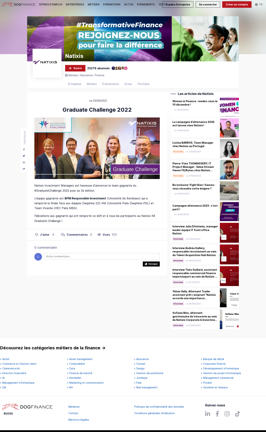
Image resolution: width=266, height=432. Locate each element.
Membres (74, 406)
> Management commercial (217, 377)
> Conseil (139, 363)
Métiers (92, 84)
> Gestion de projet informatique (221, 373)
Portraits (143, 84)
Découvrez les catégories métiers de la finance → (53, 347)
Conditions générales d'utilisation (154, 413)
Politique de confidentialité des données (159, 406)
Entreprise (74, 84)
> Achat (4, 359)
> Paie (138, 382)
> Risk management (145, 387)
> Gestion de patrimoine (148, 373)
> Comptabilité (76, 363)
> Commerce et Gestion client (18, 363)
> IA (2, 377)
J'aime (44, 234)
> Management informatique (17, 382)
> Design (139, 368)
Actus (128, 84)
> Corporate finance (213, 363)
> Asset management (80, 359)
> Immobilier (74, 377)
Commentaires (77, 234)
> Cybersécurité (10, 368)
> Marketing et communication (85, 382)
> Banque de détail (212, 359)
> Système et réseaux (214, 387)
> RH (70, 387)
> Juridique (140, 377)
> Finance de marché (79, 373)
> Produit (206, 382)
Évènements (110, 84)
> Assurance (141, 359)
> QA (3, 387)
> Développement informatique (220, 368)
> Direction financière (13, 373)
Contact (73, 413)
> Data (71, 368)
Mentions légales (78, 419)
